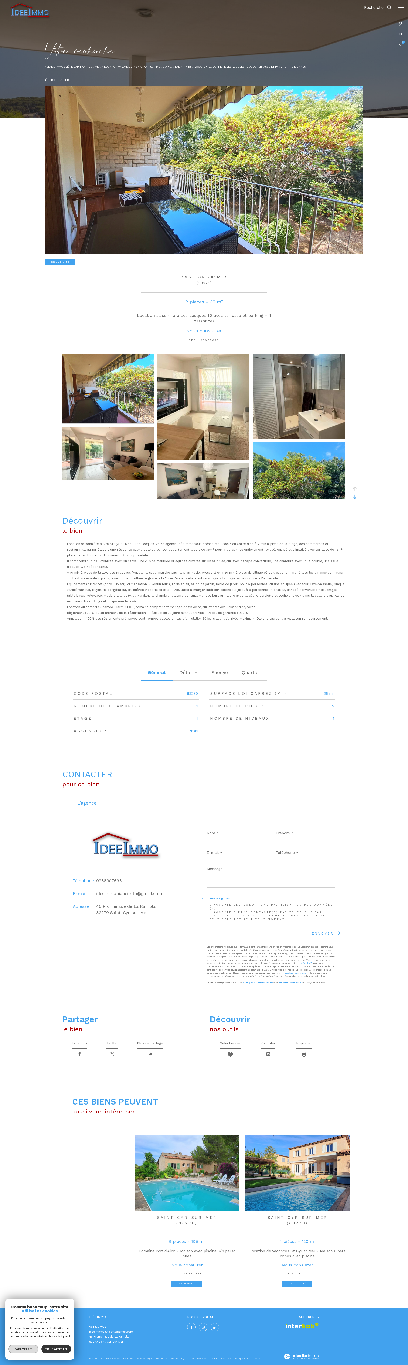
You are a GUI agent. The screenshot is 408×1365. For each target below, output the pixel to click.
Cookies (258, 1358)
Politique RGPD (242, 1358)
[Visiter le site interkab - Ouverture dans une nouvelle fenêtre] (302, 1325)
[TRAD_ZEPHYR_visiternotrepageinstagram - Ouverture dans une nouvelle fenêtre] (203, 1327)
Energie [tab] (219, 672)
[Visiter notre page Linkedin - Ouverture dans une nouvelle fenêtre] (215, 1327)
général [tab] (157, 672)
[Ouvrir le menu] (401, 7)
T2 (189, 66)
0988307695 (109, 880)
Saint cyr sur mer (149, 66)
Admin (214, 1358)
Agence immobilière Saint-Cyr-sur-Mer (73, 66)
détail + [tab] (188, 672)
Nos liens (226, 1358)
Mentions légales (180, 1358)
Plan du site (161, 1358)
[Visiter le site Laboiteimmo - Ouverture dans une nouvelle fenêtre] (301, 1357)
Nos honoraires (200, 1358)
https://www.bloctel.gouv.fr (296, 973)
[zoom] (108, 421)
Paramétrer (23, 1349)
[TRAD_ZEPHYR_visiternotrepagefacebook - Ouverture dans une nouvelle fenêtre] (191, 1327)
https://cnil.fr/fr (305, 963)
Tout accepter (56, 1349)
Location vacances (118, 66)
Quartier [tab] (251, 672)
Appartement (174, 66)
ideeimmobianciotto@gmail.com (129, 893)
